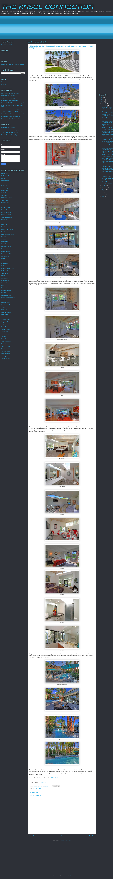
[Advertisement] (52, 27)
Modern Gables (5, 256)
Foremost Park (5, 209)
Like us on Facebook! (6, 44)
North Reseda (4, 263)
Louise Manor (4, 241)
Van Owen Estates (5, 351)
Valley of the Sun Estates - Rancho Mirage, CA (12, 114)
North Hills (3, 258)
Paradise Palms (5, 280)
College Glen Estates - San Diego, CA (10, 116)
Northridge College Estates (7, 268)
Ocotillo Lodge (4, 273)
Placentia (3, 292)
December (104, 103)
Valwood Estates (5, 348)
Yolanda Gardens (5, 358)
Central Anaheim (5, 192)
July (103, 192)
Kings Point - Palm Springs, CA (9, 98)
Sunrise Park (4, 326)
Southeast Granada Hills (7, 317)
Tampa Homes (4, 331)
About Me (3, 84)
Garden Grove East (6, 212)
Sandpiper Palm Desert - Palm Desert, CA (11, 111)
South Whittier (4, 314)
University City (4, 344)
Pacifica (3, 275)
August (104, 189)
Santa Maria (4, 309)
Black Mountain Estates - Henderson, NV (11, 93)
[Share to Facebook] (57, 786)
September (105, 187)
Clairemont (4, 195)
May (103, 196)
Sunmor (3, 324)
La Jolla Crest (4, 227)
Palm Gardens (4, 278)
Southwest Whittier (5, 319)
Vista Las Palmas (37, 788)
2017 (102, 97)
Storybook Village (5, 322)
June (103, 194)
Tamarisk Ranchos (5, 329)
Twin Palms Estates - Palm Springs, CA (11, 109)
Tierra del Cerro (5, 334)
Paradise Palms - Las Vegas (8, 127)
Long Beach (4, 239)
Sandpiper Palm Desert (6, 304)
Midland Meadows (5, 251)
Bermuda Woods (5, 180)
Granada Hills (4, 219)
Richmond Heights (5, 302)
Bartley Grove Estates (6, 175)
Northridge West (5, 270)
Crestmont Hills (5, 202)
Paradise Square (5, 283)
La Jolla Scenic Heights (7, 229)
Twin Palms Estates (6, 341)
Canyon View (4, 190)
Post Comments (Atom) (65, 840)
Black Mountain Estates (7, 183)
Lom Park (3, 236)
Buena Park (4, 185)
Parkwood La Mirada (6, 290)
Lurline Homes (4, 244)
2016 (102, 100)
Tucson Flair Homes (6, 339)
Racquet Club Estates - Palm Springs (10, 130)
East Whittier (4, 205)
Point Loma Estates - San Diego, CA (10, 118)
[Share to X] (56, 786)
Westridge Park (5, 356)
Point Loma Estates (6, 295)
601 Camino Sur (55, 777)
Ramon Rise (4, 300)
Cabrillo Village (5, 188)
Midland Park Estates (6, 253)
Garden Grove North (6, 214)
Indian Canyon (4, 222)
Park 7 (3, 285)
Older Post (92, 836)
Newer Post (32, 836)
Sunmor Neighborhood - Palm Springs (10, 132)
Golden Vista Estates (6, 217)
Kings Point (4, 224)
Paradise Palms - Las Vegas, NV (9, 95)
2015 (102, 102)
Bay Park (3, 178)
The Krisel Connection (47, 7)
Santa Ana (3, 307)
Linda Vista (4, 231)
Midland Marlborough (6, 248)
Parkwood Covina (5, 287)
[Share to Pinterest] (59, 786)
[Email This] (52, 786)
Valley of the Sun (5, 346)
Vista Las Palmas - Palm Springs (9, 134)
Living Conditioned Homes (7, 234)
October (104, 185)
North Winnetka (5, 266)
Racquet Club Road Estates (8, 297)
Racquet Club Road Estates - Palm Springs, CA (12, 103)
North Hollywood (5, 261)
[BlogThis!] (54, 786)
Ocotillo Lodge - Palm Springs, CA (9, 100)
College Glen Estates (6, 197)
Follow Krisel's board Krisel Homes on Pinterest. (12, 64)
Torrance (3, 336)
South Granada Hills (6, 312)
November (104, 106)
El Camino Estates (5, 207)
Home (62, 836)
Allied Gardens (4, 173)
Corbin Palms (4, 200)
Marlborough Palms (6, 246)
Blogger (71, 875)
